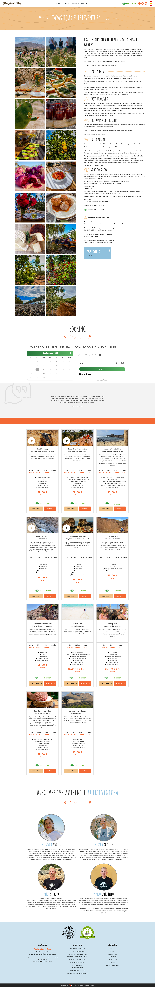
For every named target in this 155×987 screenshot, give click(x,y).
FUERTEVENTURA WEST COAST (77, 959)
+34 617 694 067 (115, 504)
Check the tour (35, 508)
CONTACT (112, 951)
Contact (75, 3)
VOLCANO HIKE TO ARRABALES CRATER (77, 973)
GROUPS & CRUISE (112, 954)
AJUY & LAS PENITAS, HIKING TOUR (77, 954)
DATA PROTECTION (112, 959)
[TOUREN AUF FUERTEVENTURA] (12, 3)
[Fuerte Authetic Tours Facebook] (142, 3)
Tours (57, 3)
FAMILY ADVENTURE (77, 968)
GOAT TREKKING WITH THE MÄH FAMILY (77, 957)
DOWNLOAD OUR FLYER (112, 965)
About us (84, 3)
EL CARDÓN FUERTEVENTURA (77, 970)
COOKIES (112, 962)
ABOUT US (112, 948)
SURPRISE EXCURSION (77, 965)
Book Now (48, 508)
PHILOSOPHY (66, 3)
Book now (118, 508)
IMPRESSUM (112, 957)
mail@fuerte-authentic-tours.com (43, 954)
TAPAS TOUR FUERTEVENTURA (77, 948)
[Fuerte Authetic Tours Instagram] (139, 3)
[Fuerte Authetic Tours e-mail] (146, 3)
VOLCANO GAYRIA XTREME (78, 951)
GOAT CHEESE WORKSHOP (77, 962)
